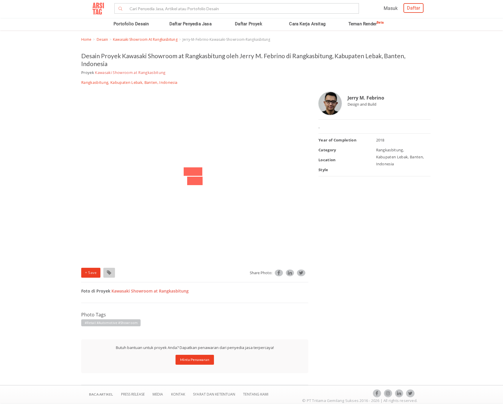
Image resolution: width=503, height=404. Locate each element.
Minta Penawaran (195, 359)
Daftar (413, 8)
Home (86, 39)
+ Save (91, 272)
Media (158, 394)
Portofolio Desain (131, 23)
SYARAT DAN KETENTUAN (214, 394)
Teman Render (366, 23)
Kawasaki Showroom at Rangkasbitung (145, 39)
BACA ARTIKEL (101, 394)
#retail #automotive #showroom (111, 322)
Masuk (391, 8)
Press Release (133, 394)
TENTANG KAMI (255, 394)
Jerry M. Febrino (366, 98)
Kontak (178, 394)
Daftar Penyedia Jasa (190, 23)
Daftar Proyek (248, 23)
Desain (102, 39)
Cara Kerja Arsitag (307, 23)
